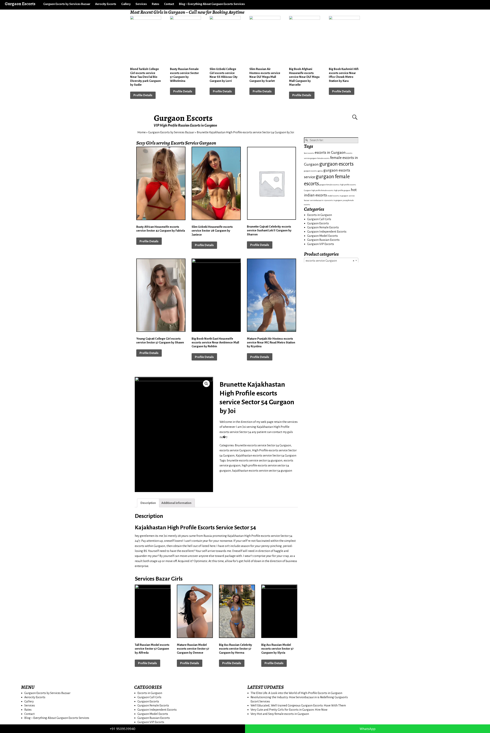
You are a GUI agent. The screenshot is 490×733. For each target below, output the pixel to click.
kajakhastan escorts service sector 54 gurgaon (262, 470)
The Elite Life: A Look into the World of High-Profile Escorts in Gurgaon (296, 693)
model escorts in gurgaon (337, 196)
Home (141, 132)
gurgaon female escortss (329, 185)
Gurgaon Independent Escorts (326, 231)
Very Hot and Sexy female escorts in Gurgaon (280, 713)
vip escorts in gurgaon (333, 200)
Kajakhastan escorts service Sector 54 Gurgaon (266, 455)
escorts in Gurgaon (330, 153)
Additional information (176, 502)
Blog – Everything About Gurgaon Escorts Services (212, 4)
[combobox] (331, 260)
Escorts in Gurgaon (319, 214)
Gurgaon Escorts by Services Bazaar (66, 4)
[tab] (148, 503)
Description (148, 502)
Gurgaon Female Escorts (323, 227)
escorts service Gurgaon (235, 450)
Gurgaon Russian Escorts (323, 239)
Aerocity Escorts (105, 4)
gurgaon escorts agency (313, 171)
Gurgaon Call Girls (319, 219)
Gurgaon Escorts (183, 118)
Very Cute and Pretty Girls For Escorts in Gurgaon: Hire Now (289, 709)
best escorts (309, 153)
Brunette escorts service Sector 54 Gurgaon (263, 445)
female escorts (323, 158)
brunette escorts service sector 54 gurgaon (254, 460)
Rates (155, 4)
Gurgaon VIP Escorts (320, 244)
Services (141, 4)
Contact (169, 4)
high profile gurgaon (342, 190)
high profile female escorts (322, 190)
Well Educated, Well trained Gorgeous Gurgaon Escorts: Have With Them (298, 705)
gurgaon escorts (336, 164)
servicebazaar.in (316, 200)
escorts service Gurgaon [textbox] (330, 260)
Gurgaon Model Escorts (322, 235)
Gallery (126, 4)
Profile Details (142, 95)
